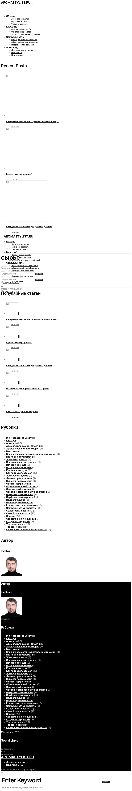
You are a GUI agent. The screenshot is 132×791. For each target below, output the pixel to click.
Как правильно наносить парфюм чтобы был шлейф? (32, 121)
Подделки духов (15, 500)
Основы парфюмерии (18, 489)
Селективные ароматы (19, 510)
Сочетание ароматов (21, 32)
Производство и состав (19, 502)
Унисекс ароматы (19, 24)
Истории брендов (16, 464)
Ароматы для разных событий (25, 34)
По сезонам (16, 52)
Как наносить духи (16, 470)
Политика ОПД (14, 765)
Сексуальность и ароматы (21, 508)
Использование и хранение (21, 462)
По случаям (17, 55)
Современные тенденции (21, 518)
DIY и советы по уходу (19, 437)
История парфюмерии (19, 467)
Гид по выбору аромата (19, 456)
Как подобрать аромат (19, 473)
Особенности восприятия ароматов (26, 491)
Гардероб (11, 26)
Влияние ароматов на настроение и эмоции (31, 454)
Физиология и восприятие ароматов (26, 529)
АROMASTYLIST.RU (17, 757)
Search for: (5, 271)
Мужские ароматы (20, 21)
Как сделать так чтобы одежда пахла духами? (29, 226)
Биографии (12, 451)
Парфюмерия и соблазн (22, 45)
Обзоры (10, 16)
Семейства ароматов (18, 513)
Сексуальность (15, 37)
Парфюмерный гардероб (20, 497)
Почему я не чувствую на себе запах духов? (27, 388)
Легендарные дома (17, 475)
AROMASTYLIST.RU (16, 2)
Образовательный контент (21, 486)
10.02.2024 (15, 127)
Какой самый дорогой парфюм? (22, 411)
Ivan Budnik (6, 551)
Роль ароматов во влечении (24, 39)
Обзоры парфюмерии (18, 483)
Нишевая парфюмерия (19, 481)
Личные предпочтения (22, 50)
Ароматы (11, 443)
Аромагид (12, 47)
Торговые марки (15, 524)
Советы (10, 516)
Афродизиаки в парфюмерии (25, 42)
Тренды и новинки (16, 526)
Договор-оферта (15, 762)
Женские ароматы (20, 19)
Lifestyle (11, 440)
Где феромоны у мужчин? (19, 174)
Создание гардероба (21, 29)
